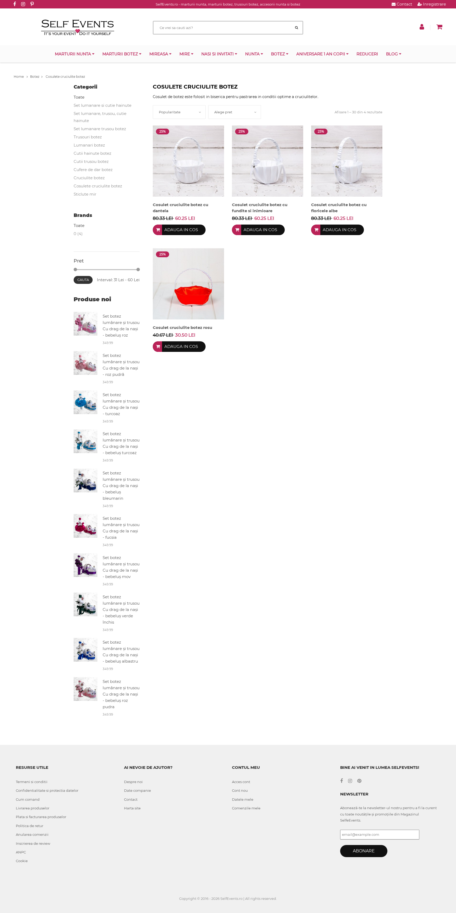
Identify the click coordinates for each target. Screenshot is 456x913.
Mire (185, 53)
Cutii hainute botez (92, 153)
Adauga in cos (181, 229)
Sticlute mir (85, 194)
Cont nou (240, 790)
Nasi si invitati (218, 53)
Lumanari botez (89, 145)
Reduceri (367, 53)
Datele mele (242, 799)
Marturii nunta (73, 53)
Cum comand (28, 799)
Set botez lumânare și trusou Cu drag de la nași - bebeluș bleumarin (121, 485)
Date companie (137, 790)
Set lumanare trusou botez (100, 128)
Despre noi (133, 782)
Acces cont (241, 782)
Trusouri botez (88, 136)
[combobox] (179, 112)
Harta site (132, 808)
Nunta (253, 53)
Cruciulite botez (89, 177)
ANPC (21, 852)
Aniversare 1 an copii (321, 53)
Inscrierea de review (33, 843)
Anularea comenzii (32, 834)
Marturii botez (120, 53)
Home (19, 77)
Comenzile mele (246, 808)
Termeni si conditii (32, 782)
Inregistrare (434, 4)
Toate (79, 97)
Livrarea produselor (32, 808)
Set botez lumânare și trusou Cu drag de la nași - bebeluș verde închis (121, 609)
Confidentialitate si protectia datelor (47, 790)
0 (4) (78, 233)
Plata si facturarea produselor (41, 817)
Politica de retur (29, 826)
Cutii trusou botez (91, 161)
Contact (404, 4)
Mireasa (159, 53)
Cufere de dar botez (93, 169)
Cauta (83, 280)
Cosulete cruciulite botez (65, 77)
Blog (392, 53)
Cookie (22, 861)
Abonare (364, 850)
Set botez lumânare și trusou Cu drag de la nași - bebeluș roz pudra (121, 694)
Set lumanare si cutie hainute (102, 105)
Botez (278, 53)
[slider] (75, 269)
